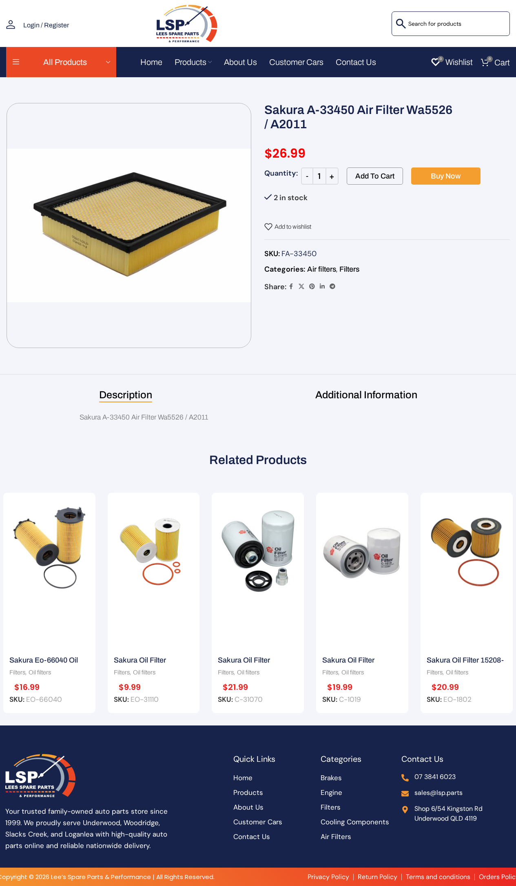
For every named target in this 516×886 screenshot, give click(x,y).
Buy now (446, 176)
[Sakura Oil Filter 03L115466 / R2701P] (154, 550)
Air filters (321, 269)
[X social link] (301, 286)
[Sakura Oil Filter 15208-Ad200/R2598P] (467, 550)
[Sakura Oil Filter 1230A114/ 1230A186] (362, 550)
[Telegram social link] (332, 286)
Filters (349, 269)
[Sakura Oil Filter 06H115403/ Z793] (258, 550)
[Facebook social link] (291, 286)
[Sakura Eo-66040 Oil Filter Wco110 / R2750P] (49, 550)
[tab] (125, 395)
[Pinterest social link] (312, 286)
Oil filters (40, 672)
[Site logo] (185, 23)
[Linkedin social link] (322, 286)
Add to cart (374, 176)
